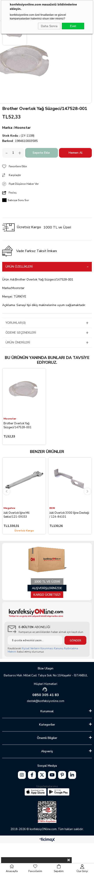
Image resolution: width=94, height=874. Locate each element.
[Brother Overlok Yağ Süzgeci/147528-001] (24, 392)
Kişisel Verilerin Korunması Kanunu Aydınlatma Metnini (43, 650)
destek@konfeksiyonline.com (45, 701)
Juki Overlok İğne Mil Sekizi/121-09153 (16, 515)
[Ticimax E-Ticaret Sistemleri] (47, 840)
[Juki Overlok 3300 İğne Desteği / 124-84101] (70, 482)
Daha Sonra (49, 26)
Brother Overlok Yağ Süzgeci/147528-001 (17, 425)
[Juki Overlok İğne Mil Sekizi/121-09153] (24, 482)
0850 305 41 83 (45, 695)
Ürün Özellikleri (19, 267)
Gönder (75, 640)
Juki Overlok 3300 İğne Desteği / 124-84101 (69, 515)
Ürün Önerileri (17, 342)
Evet (73, 26)
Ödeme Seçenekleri (20, 333)
